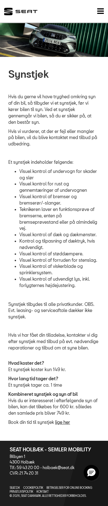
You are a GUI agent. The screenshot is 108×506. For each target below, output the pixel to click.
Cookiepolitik (33, 487)
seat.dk (15, 487)
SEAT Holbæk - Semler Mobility (50, 449)
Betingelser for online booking (69, 487)
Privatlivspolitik (21, 491)
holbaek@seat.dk (58, 467)
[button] (91, 472)
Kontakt (43, 491)
